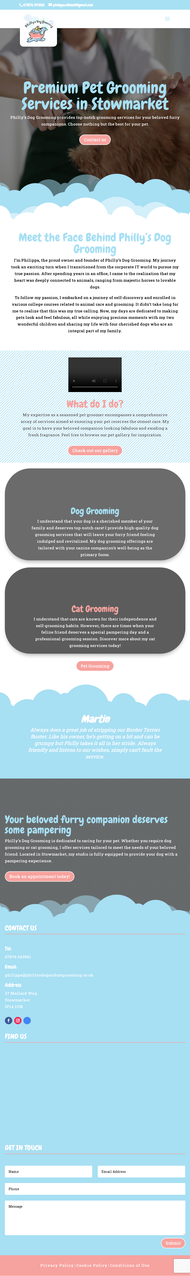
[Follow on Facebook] (8, 1020)
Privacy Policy (57, 1265)
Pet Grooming (95, 666)
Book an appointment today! (40, 876)
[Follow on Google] (27, 1020)
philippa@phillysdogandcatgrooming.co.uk (49, 975)
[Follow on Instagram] (18, 1020)
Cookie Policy (92, 1265)
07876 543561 (33, 5)
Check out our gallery (95, 450)
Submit (173, 1243)
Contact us (95, 139)
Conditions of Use (130, 1265)
